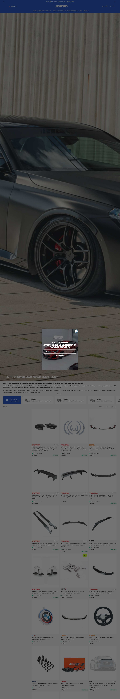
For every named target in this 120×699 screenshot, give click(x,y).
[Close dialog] (76, 331)
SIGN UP (60, 356)
